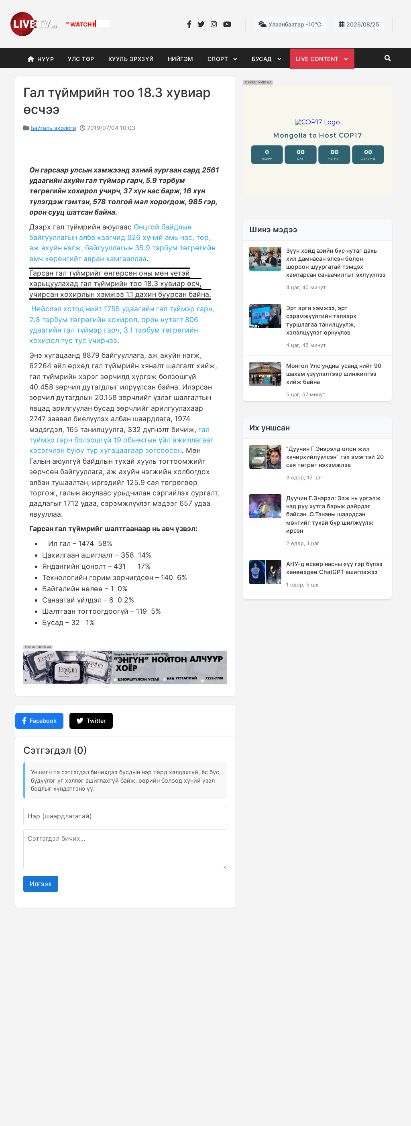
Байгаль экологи (53, 127)
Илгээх (41, 884)
